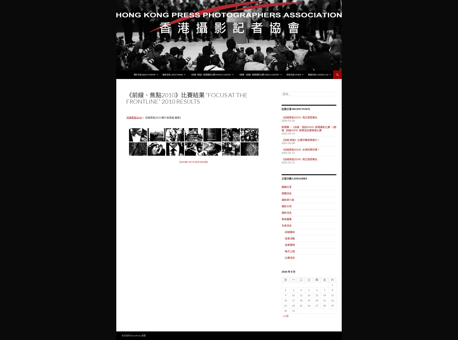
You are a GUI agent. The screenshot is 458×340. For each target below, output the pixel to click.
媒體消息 (287, 193)
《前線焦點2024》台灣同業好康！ (301, 149)
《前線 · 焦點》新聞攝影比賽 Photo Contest (210, 74)
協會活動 (290, 238)
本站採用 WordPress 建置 (134, 335)
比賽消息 (290, 257)
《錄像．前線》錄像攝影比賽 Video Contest (258, 74)
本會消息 (287, 225)
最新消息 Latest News (172, 74)
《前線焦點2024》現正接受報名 (299, 159)
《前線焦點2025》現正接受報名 (299, 117)
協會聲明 (290, 244)
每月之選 (290, 251)
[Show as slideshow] (193, 162)
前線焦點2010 (134, 117)
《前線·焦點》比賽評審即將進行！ (301, 139)
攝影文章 (287, 206)
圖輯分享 (287, 186)
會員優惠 (287, 219)
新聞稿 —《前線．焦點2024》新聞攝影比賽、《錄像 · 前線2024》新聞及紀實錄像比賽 (309, 128)
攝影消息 (287, 212)
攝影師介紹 (288, 199)
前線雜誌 (290, 231)
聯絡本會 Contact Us (318, 74)
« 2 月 (285, 315)
